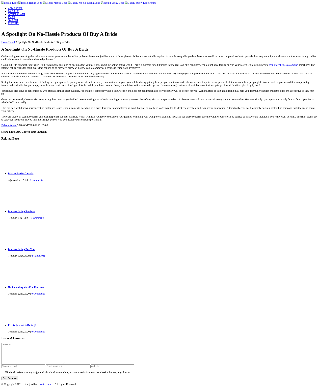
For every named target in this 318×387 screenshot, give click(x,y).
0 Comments (36, 180)
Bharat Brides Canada (20, 173)
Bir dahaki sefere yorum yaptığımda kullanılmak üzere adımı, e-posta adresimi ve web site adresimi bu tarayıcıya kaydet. (68, 372)
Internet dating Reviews (21, 211)
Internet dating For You (21, 249)
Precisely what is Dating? (22, 325)
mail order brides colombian (283, 64)
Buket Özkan (45, 384)
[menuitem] (162, 8)
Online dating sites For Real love (26, 287)
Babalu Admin (9, 125)
